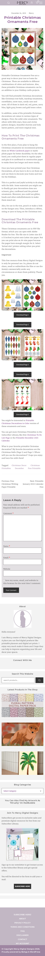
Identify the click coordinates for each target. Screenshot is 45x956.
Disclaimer (22, 935)
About (22, 919)
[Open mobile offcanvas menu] (40, 2)
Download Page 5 (22, 415)
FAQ (23, 931)
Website (6, 569)
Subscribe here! (22, 915)
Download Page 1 (22, 315)
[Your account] (31, 2)
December (19, 468)
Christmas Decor (19, 465)
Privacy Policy (22, 923)
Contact (22, 939)
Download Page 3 (22, 365)
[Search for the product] (39, 680)
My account (22, 943)
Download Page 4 (22, 374)
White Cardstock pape (19, 151)
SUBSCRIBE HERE (22, 886)
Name (6, 546)
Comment (8, 513)
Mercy (31, 13)
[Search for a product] (8, 2)
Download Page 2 (22, 325)
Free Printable (34, 468)
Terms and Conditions (22, 927)
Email (6, 558)
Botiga (24, 952)
